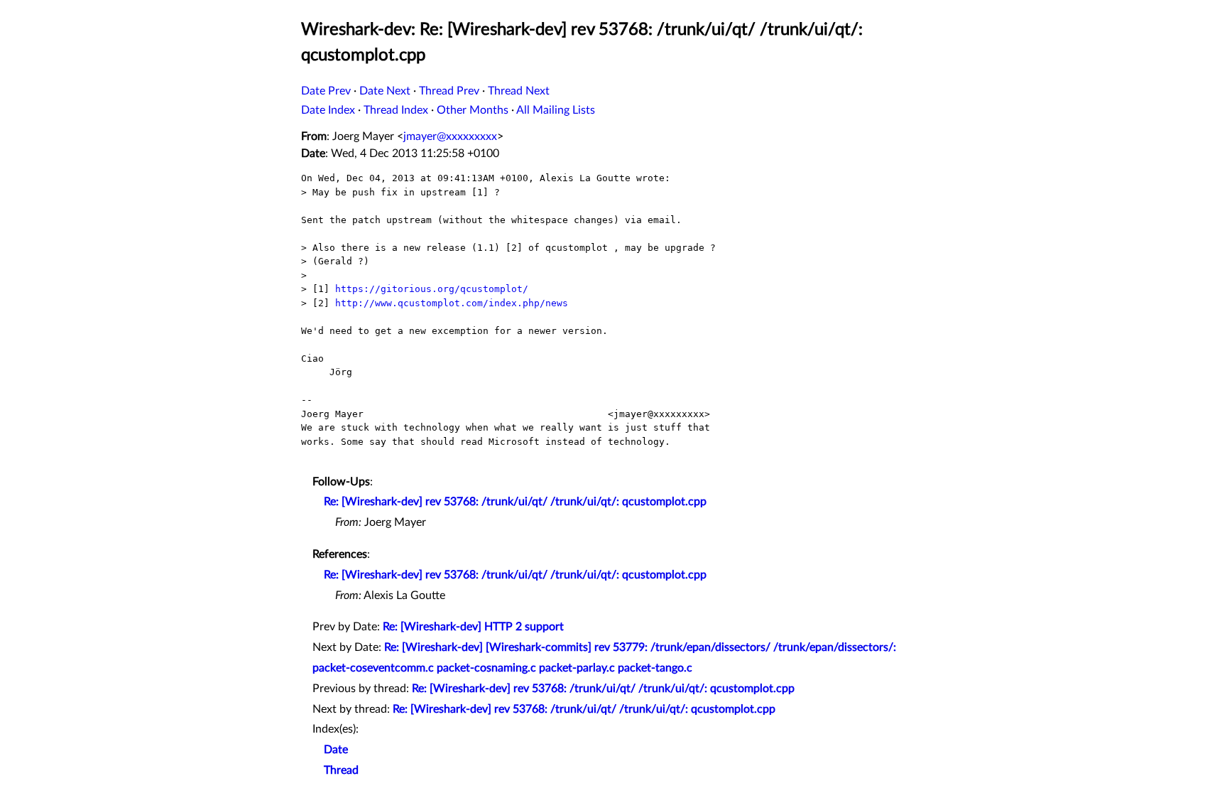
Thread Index (396, 110)
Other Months (472, 110)
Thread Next (519, 91)
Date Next (384, 91)
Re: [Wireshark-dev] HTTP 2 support (473, 626)
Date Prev (326, 91)
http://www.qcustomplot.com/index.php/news (451, 303)
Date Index (328, 110)
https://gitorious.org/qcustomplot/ (431, 289)
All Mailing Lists (555, 110)
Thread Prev (449, 91)
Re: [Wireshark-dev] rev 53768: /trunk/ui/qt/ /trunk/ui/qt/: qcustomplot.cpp (515, 501)
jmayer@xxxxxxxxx (450, 136)
